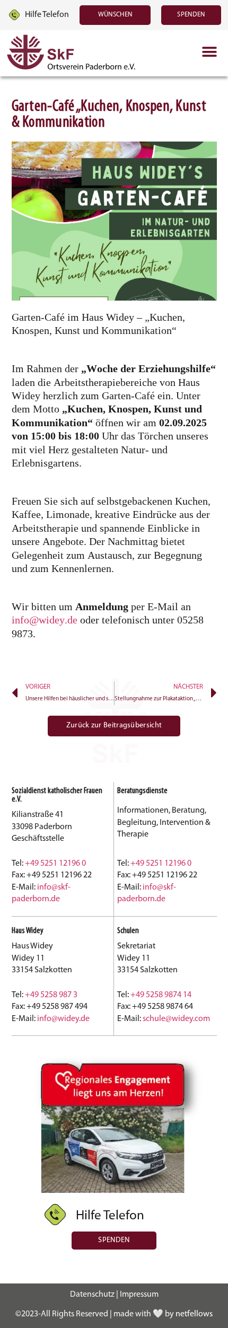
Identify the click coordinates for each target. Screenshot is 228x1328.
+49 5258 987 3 (51, 995)
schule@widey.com (176, 1019)
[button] (209, 52)
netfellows (194, 1314)
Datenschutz (92, 1294)
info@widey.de (44, 620)
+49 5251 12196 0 (55, 863)
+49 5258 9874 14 (160, 995)
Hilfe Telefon (47, 15)
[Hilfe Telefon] (14, 15)
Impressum (139, 1294)
